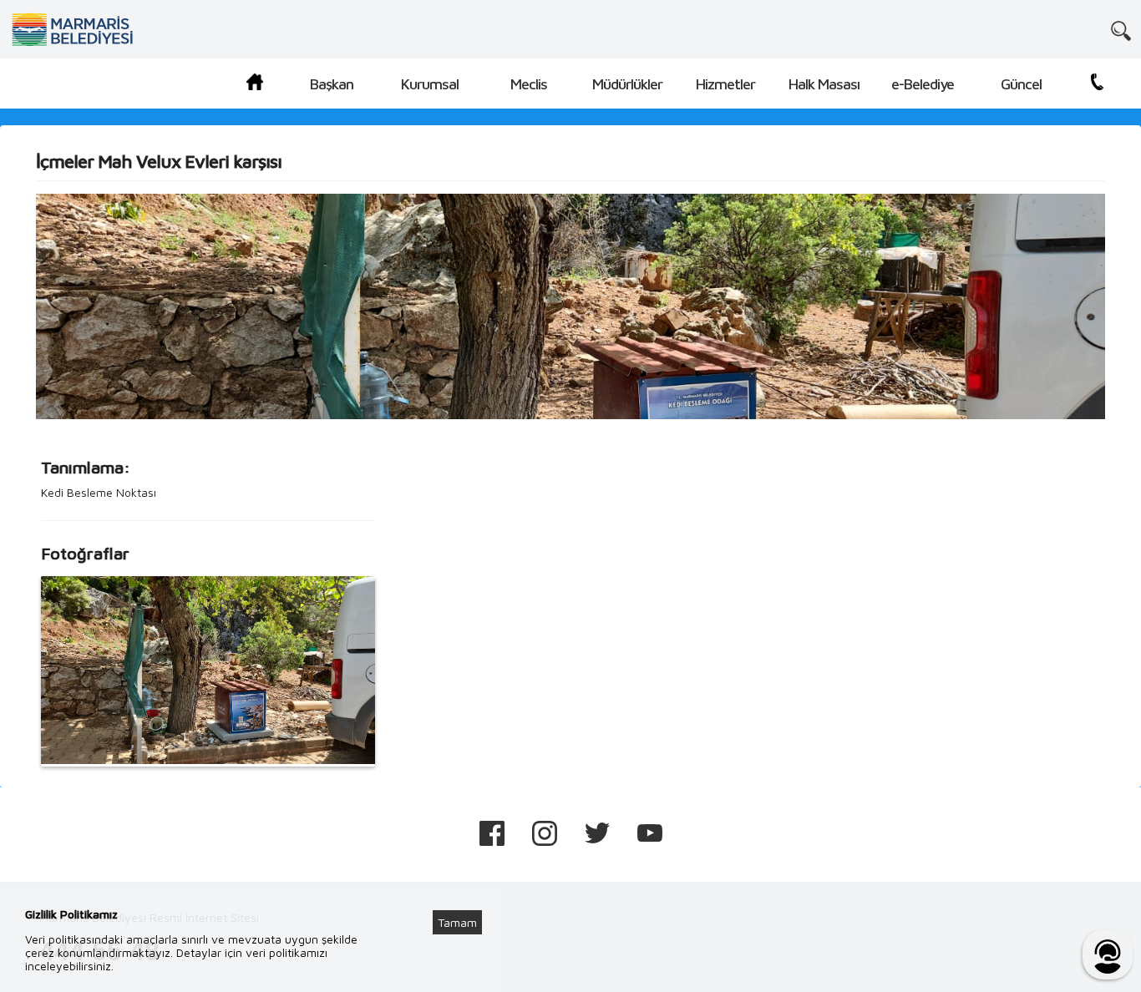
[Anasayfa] (254, 85)
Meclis (528, 84)
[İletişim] (1097, 85)
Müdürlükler (627, 84)
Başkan (331, 84)
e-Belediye (922, 84)
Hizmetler (725, 84)
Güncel (1021, 84)
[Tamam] (466, 901)
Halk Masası (824, 84)
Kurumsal (430, 84)
